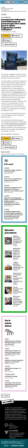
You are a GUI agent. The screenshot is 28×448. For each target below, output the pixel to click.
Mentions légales (13, 428)
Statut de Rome (18, 92)
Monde (6, 339)
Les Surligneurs (5, 10)
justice (13, 154)
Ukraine (3, 154)
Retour (7, 395)
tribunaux (21, 154)
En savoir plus (19, 443)
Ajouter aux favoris (10, 44)
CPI (17, 154)
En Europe (4, 14)
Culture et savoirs (9, 374)
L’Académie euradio (14, 426)
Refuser (6, 445)
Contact (11, 424)
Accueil (3, 7)
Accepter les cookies (17, 445)
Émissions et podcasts (7, 8)
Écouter (7, 35)
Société (7, 348)
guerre (8, 154)
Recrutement (12, 425)
